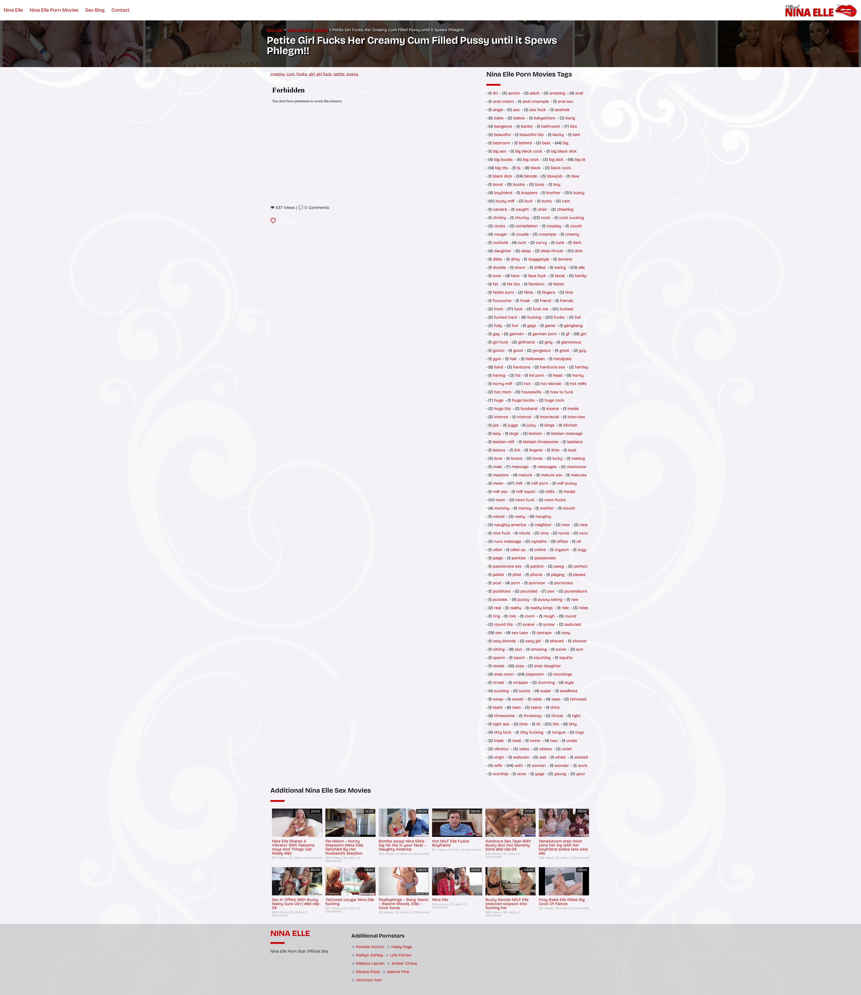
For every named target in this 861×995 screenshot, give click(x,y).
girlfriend (526, 342)
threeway (532, 715)
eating (560, 267)
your (580, 773)
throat (557, 715)
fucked (566, 308)
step (519, 665)
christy (499, 217)
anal (579, 93)
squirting (542, 657)
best (546, 142)
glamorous (571, 342)
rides (583, 607)
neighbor (543, 524)
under (572, 740)
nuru (583, 533)
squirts (566, 657)
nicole (524, 533)
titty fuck (502, 732)
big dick (556, 159)
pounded (528, 591)
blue (575, 176)
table (537, 699)
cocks (499, 225)
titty (573, 724)
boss (539, 184)
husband (529, 408)
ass (516, 109)
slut (518, 649)
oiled (497, 549)
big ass (499, 151)
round (570, 616)
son (579, 649)
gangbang (573, 325)
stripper (520, 682)
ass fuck (538, 109)
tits (556, 724)
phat (517, 574)
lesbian (535, 433)
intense (501, 416)
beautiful (502, 134)
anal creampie (535, 101)
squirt (519, 657)
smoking (539, 649)
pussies (500, 599)
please (579, 574)
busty (578, 192)
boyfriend (503, 192)
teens (536, 707)
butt (529, 201)
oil (578, 541)
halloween (535, 358)
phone (536, 574)
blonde (530, 176)
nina (544, 533)
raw (574, 599)
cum (290, 74)
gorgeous (542, 350)
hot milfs (578, 383)
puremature (576, 591)
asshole (562, 109)
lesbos (499, 450)
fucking (534, 317)
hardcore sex (552, 367)
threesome (504, 715)
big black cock (528, 151)
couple (522, 234)
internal (524, 416)
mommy (501, 508)
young (560, 773)
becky (558, 134)
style (569, 682)
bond (498, 184)
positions (502, 591)
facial (560, 275)
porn (515, 582)
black (536, 167)
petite (338, 74)
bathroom (550, 126)
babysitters (544, 118)
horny (578, 375)
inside (573, 408)
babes (519, 118)
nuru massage (507, 541)
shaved (557, 641)
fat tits (513, 284)
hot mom (502, 391)
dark (577, 242)
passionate (545, 557)
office (562, 541)
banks (527, 126)
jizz (496, 425)
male (497, 466)
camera (500, 209)
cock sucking (571, 217)
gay (496, 333)
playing (557, 574)
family (580, 275)
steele (498, 665)
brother (553, 192)
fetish (558, 284)
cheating (565, 209)
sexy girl (533, 641)
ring (496, 616)
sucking (501, 690)
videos (545, 748)
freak (525, 300)
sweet (518, 699)
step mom (503, 674)
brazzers (529, 192)
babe (498, 118)
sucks (524, 690)
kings (549, 425)
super (545, 690)
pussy (352, 74)
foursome (502, 300)
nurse (563, 533)
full (578, 317)
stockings (563, 674)
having (499, 375)
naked (498, 516)
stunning (546, 682)
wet (542, 757)
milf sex (500, 491)
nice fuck (501, 533)
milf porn (539, 483)
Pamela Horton (370, 946)
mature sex (551, 474)
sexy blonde (504, 641)
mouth (569, 508)
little (555, 450)
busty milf (505, 201)
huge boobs (523, 400)
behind (525, 142)
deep (526, 250)
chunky (522, 217)
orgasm (561, 549)
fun (515, 325)
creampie (547, 234)
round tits (503, 624)
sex (498, 632)
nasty (520, 516)
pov (550, 591)
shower (579, 641)
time (523, 724)
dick (579, 250)
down (520, 267)
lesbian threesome (540, 441)
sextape (544, 632)
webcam (521, 757)
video (524, 748)
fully (498, 325)
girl (312, 74)
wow (521, 773)
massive (501, 474)
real (497, 607)
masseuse (576, 466)
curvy (541, 242)
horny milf (502, 383)
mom (500, 499)
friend (545, 300)
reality (515, 607)
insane (552, 408)
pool (497, 582)
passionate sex (507, 566)
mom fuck (525, 499)
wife (498, 765)
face (515, 275)
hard (498, 367)
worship (500, 773)
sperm (499, 657)
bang (570, 118)
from (498, 308)
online (540, 549)
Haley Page (401, 946)
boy (556, 184)
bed (576, 134)
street (498, 682)
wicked (581, 757)
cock (545, 217)
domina (565, 259)
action (514, 93)
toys (579, 732)
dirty (515, 259)
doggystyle (538, 259)
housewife (531, 391)
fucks (301, 74)
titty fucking (531, 732)
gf (568, 333)
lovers (516, 458)
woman (539, 765)
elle (581, 267)
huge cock (554, 400)
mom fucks (555, 499)
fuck (518, 308)
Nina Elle (290, 933)
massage (520, 466)
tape (556, 699)
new (566, 524)
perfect (581, 566)
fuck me (540, 308)
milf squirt (525, 491)
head (557, 375)
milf (518, 483)
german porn (545, 333)
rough (549, 616)
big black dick (564, 151)
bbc (573, 126)
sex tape (520, 632)
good (518, 350)
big (565, 142)
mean (498, 483)
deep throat (552, 250)
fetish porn (503, 292)
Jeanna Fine (398, 971)
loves (538, 458)
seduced (573, 624)
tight (576, 715)
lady (497, 433)
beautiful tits (532, 134)
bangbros (503, 126)
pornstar (537, 582)
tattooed (578, 699)
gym (497, 358)
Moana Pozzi (368, 971)
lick (517, 450)
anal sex (565, 101)
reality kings (541, 607)
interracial (549, 416)
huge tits (502, 408)
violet (567, 748)
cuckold (500, 242)
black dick (502, 176)
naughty (543, 516)
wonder (561, 765)
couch (576, 225)
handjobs (563, 358)
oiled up (518, 549)
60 (495, 93)
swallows (569, 690)
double (499, 267)
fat (495, 284)
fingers (548, 292)
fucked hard (505, 317)
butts (546, 201)
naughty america (510, 524)
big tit (580, 159)
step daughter (547, 665)
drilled (540, 267)
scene (528, 624)
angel (498, 109)
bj (518, 167)
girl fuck (324, 74)
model (569, 491)
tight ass (501, 724)
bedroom (501, 142)
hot (527, 383)
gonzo (498, 350)
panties (519, 557)
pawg (559, 566)
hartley (581, 367)
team (497, 707)
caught (522, 209)
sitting (499, 649)
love (498, 458)
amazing (557, 93)
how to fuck (561, 391)
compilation (526, 225)
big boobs (503, 159)
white (560, 757)
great (564, 350)
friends (566, 300)
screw (549, 624)
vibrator (501, 748)
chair (542, 209)
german (516, 333)
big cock (531, 159)
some (561, 649)
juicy (531, 425)
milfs (550, 491)
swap (498, 699)
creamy (277, 74)
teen (516, 707)
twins (535, 740)
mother (547, 508)
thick (555, 707)
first (569, 292)
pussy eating (550, 599)
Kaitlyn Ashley (369, 955)
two (554, 740)
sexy (565, 632)
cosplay (553, 225)
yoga (539, 773)
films (528, 292)
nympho (539, 541)
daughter (502, 250)
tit (538, 724)
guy (582, 350)
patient (537, 566)
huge (498, 400)
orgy (582, 549)
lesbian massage (567, 433)
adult (534, 93)
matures (579, 474)
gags (531, 325)
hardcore (521, 367)
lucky (557, 458)
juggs (513, 425)
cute (560, 242)
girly (548, 342)
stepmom (535, 674)
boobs (519, 184)
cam (566, 201)
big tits (501, 167)
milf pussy (567, 483)
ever (497, 275)
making (578, 458)
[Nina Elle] (822, 10)
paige (498, 557)
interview (576, 416)
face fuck (537, 275)
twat (516, 740)
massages (547, 466)
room (530, 616)
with (519, 765)
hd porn (536, 375)
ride (565, 607)
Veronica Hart (369, 980)
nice (583, 524)
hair (513, 358)
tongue (558, 732)
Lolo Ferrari (400, 955)
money (524, 508)
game (550, 325)
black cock (561, 167)
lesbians (575, 441)
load (572, 450)
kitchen (570, 425)
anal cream (503, 101)
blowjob (554, 176)
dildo (497, 259)
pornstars (563, 582)
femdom (536, 284)
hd (517, 375)
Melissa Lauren (370, 963)
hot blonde (551, 383)
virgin (499, 757)
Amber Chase (404, 963)
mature (525, 474)
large (514, 433)
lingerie (536, 450)
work (582, 765)
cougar (500, 234)
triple (499, 740)
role (512, 616)
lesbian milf (503, 441)
